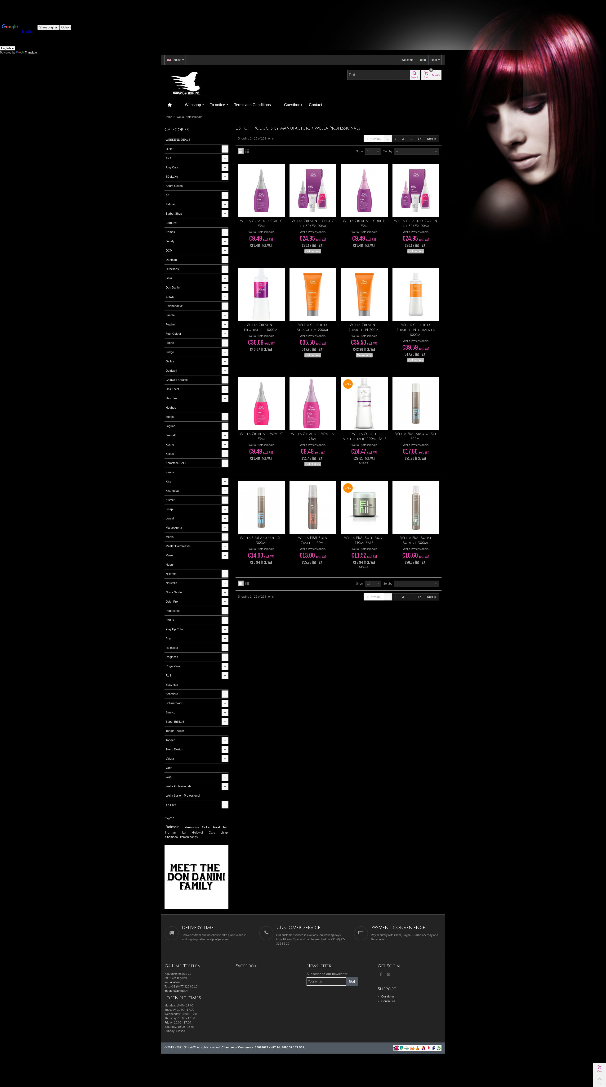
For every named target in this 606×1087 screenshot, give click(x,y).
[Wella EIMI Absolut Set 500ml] (415, 403)
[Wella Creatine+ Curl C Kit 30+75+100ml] (313, 190)
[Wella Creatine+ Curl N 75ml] (364, 190)
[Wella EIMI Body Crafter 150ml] (313, 507)
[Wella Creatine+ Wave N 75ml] (313, 403)
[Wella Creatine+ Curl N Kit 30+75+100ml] (415, 190)
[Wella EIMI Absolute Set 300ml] (261, 507)
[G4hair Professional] (186, 82)
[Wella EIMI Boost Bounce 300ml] (415, 507)
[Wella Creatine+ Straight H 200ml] (313, 294)
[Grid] (241, 151)
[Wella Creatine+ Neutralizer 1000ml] (261, 294)
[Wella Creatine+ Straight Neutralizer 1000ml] (415, 294)
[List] (247, 151)
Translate (31, 52)
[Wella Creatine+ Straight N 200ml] (364, 294)
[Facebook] (381, 975)
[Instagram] (389, 975)
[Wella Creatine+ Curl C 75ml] (261, 190)
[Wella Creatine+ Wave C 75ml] (261, 403)
